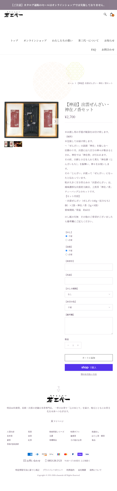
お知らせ (109, 40)
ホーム (71, 83)
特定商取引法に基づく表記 (27, 469)
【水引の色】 (71, 301)
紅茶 (30, 440)
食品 (93, 440)
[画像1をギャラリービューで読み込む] (31, 120)
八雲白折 (10, 431)
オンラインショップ (35, 40)
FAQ (93, 49)
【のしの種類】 (72, 288)
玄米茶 (10, 436)
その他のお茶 (76, 440)
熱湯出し (95, 431)
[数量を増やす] (78, 345)
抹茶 (30, 436)
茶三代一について (88, 40)
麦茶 (9, 440)
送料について (96, 469)
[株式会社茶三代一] (13, 14)
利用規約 (70, 469)
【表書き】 (70, 261)
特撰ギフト (75, 431)
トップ (14, 40)
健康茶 (73, 436)
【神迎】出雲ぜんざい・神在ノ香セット (95, 83)
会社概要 (82, 469)
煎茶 (30, 431)
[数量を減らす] (67, 345)
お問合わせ (108, 49)
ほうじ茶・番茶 (98, 436)
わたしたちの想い (62, 40)
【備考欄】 (70, 314)
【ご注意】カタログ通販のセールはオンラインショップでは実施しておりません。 (58, 5)
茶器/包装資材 (13, 444)
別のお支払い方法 (89, 374)
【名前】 (69, 274)
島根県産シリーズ (56, 431)
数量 (67, 339)
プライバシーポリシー (53, 469)
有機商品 (53, 440)
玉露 (51, 436)
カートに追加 (88, 357)
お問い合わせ (33, 460)
